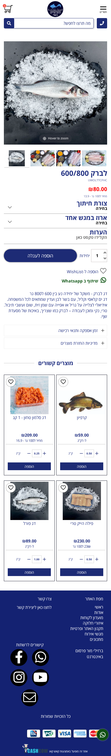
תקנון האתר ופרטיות (86, 628)
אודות (98, 612)
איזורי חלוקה (93, 623)
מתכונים (96, 639)
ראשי (99, 607)
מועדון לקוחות (91, 617)
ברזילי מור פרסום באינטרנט (89, 653)
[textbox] (30, 607)
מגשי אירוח (94, 634)
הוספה (81, 466)
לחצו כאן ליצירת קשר (34, 607)
